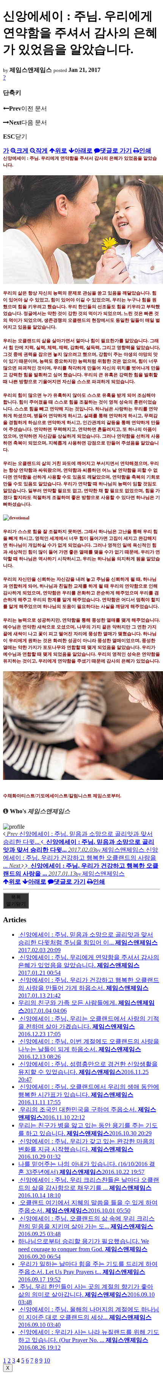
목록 (16, 900)
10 (47, 1360)
